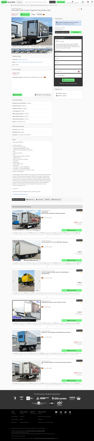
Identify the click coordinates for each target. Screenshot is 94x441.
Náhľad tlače (31, 199)
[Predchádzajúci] (12, 35)
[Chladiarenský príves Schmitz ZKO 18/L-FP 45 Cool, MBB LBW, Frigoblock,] (26, 250)
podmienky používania (51, 438)
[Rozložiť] (47, 237)
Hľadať (53, 2)
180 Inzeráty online (59, 29)
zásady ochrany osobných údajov (40, 438)
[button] (92, 2)
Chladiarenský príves (22, 59)
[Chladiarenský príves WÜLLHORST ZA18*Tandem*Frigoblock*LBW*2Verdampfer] (26, 220)
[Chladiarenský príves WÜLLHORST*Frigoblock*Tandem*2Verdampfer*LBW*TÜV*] (26, 371)
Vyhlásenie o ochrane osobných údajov (68, 83)
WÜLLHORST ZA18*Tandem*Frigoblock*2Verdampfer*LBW (29, 62)
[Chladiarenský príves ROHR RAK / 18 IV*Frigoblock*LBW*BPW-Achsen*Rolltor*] (26, 341)
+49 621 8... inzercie (61, 93)
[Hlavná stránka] (11, 5)
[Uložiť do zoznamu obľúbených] (79, 9)
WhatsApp (76, 32)
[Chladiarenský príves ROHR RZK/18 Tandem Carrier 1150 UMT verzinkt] (26, 311)
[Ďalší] (51, 35)
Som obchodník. (61, 75)
